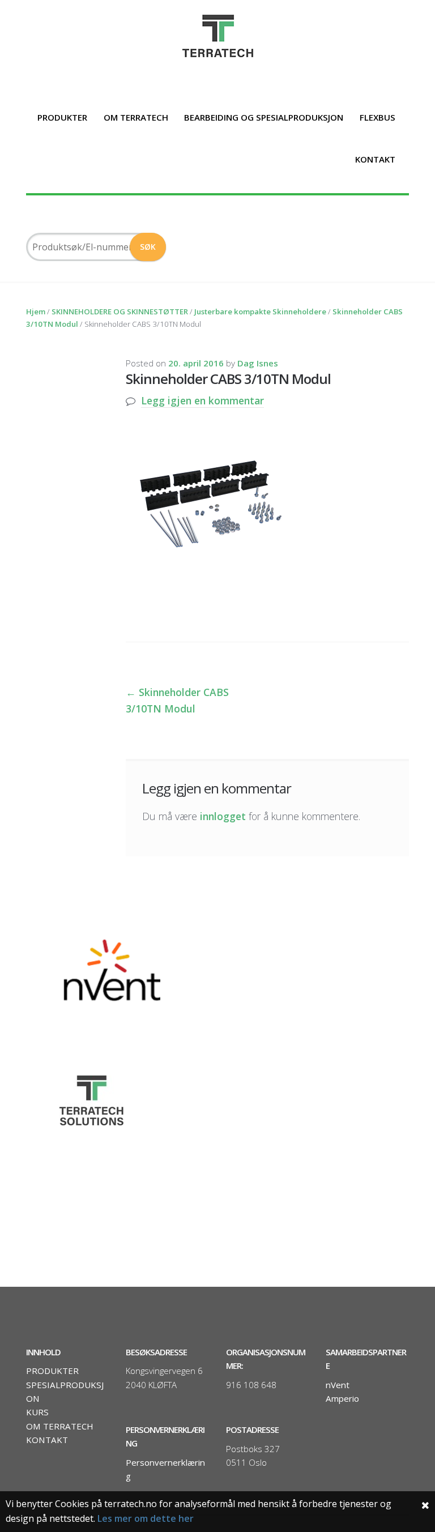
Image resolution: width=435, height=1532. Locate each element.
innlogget (223, 816)
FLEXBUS (377, 117)
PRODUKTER (62, 117)
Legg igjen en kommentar (202, 400)
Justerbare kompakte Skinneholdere (260, 311)
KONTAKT (375, 159)
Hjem (35, 311)
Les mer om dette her (145, 1518)
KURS (37, 1412)
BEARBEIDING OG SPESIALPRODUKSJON (263, 117)
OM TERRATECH (136, 117)
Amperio (342, 1398)
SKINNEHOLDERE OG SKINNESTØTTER (120, 311)
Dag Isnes (257, 363)
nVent (337, 1384)
